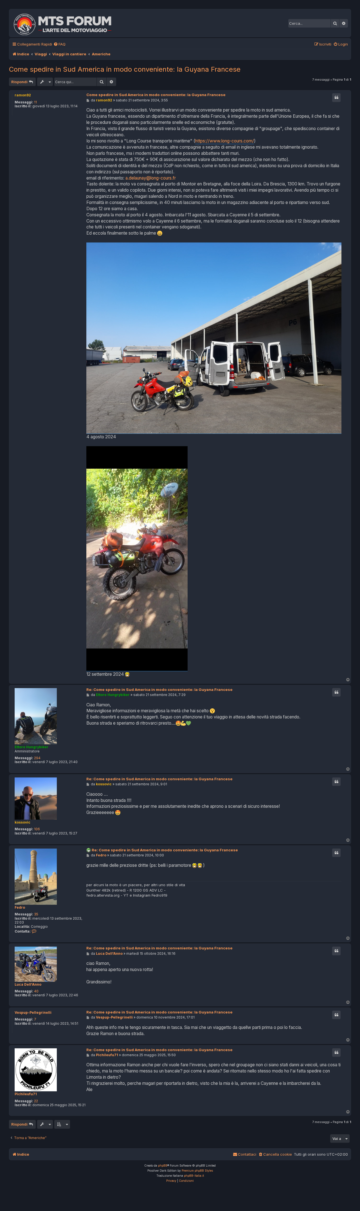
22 (36, 1101)
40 (36, 991)
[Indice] (66, 23)
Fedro (20, 908)
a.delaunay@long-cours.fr (150, 178)
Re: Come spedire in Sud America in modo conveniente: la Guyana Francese (159, 689)
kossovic (22, 822)
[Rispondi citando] (336, 97)
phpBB (162, 1165)
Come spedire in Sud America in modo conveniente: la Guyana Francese (124, 69)
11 (35, 102)
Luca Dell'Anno (28, 985)
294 (37, 758)
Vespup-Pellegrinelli (33, 1013)
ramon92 (23, 95)
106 (37, 829)
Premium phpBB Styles (197, 1170)
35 (36, 914)
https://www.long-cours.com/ (224, 141)
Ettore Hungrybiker (31, 747)
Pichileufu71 (26, 1094)
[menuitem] (59, 44)
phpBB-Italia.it (194, 1175)
